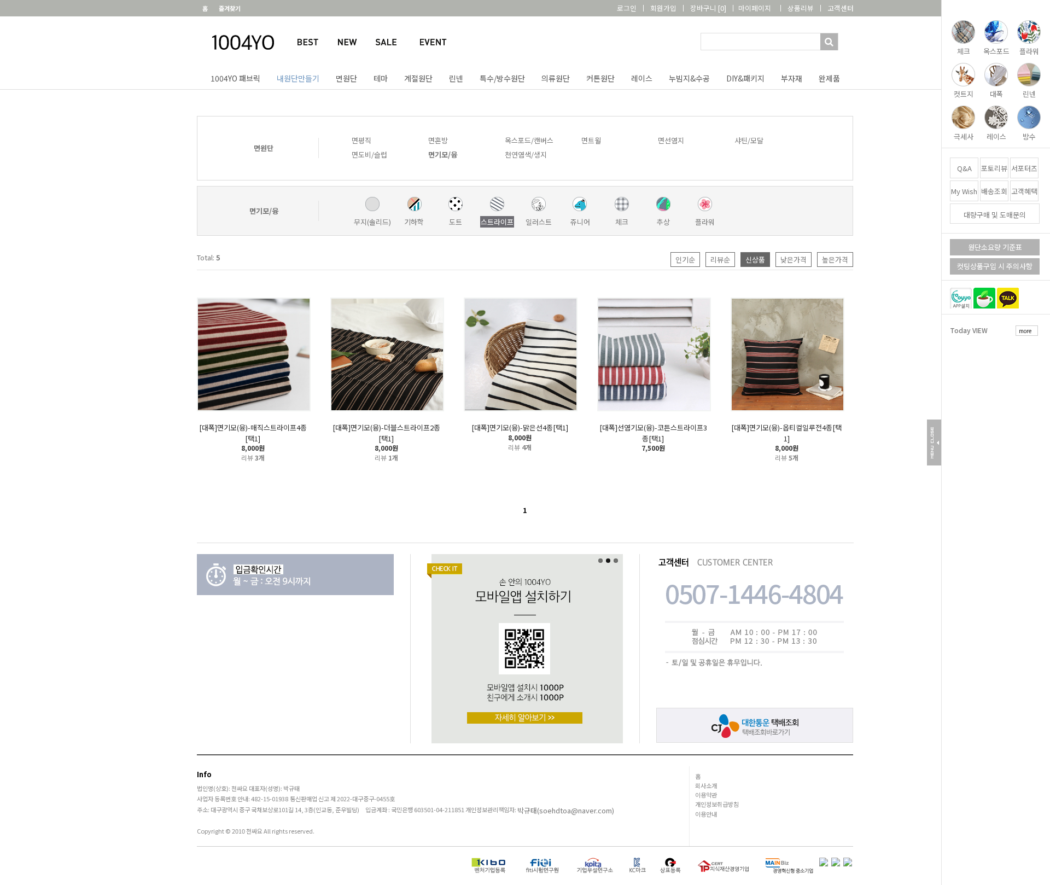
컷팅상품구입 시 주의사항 (994, 266)
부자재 (791, 78)
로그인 (627, 8)
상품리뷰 (801, 8)
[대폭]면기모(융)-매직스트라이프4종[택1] (253, 433)
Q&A (964, 168)
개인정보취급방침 (717, 804)
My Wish (964, 191)
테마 (381, 78)
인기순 (685, 259)
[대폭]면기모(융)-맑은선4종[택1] (519, 427)
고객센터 (840, 8)
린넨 (456, 78)
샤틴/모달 (748, 140)
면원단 (346, 78)
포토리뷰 (994, 168)
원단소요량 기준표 (995, 247)
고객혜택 (1024, 191)
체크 (621, 222)
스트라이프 (497, 222)
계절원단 (418, 78)
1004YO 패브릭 (235, 78)
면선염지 (671, 140)
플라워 (705, 222)
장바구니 (708, 8)
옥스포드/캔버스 (529, 140)
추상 (663, 222)
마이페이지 (754, 8)
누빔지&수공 (689, 78)
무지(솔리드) (372, 222)
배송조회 (994, 191)
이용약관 (706, 794)
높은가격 (835, 259)
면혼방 (438, 140)
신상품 (755, 259)
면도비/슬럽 (369, 154)
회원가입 (663, 8)
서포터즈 (1024, 168)
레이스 (641, 78)
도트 (455, 222)
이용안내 (706, 814)
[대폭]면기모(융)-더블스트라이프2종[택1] (386, 433)
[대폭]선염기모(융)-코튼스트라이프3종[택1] (653, 433)
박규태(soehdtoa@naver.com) (565, 810)
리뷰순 (720, 259)
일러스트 (539, 222)
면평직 (361, 140)
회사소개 (706, 785)
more (1025, 331)
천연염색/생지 (526, 154)
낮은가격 (793, 259)
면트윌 (591, 140)
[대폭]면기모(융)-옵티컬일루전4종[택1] (786, 433)
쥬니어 (580, 222)
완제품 (829, 78)
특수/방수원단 (502, 78)
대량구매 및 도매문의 (995, 214)
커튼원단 (600, 78)
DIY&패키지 (745, 78)
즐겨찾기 (230, 8)
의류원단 (555, 78)
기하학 (414, 222)
